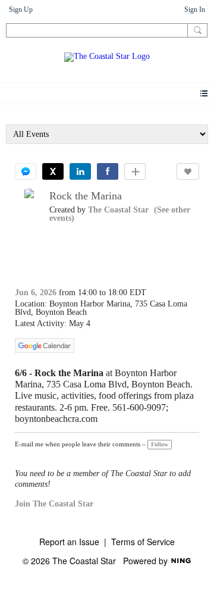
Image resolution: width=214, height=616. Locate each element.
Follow (159, 444)
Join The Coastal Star (54, 503)
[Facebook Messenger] (25, 171)
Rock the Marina (85, 196)
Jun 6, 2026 (35, 292)
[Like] (188, 171)
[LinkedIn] (80, 171)
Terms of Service (143, 542)
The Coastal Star (118, 209)
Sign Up (21, 9)
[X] (53, 171)
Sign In (194, 9)
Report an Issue (69, 542)
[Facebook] (107, 171)
